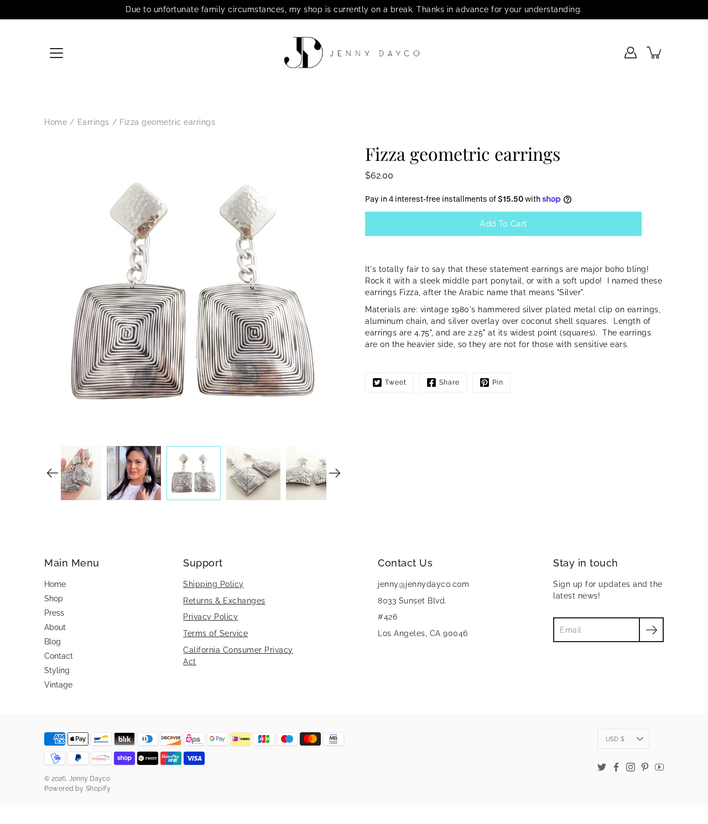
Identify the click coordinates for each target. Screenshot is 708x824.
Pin (497, 382)
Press (54, 612)
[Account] (630, 52)
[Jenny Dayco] (354, 52)
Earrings (93, 122)
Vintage (58, 684)
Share (449, 382)
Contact (58, 656)
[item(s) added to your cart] (655, 52)
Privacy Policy (210, 616)
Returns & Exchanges (224, 600)
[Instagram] (630, 767)
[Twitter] (601, 767)
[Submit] (651, 629)
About (55, 627)
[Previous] (52, 473)
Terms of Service (215, 633)
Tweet (396, 382)
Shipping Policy (213, 584)
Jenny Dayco (89, 779)
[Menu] (56, 53)
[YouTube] (659, 767)
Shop (53, 598)
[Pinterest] (645, 767)
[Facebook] (616, 767)
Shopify (98, 788)
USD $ (615, 739)
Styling (57, 670)
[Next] (334, 473)
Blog (52, 641)
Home (55, 122)
